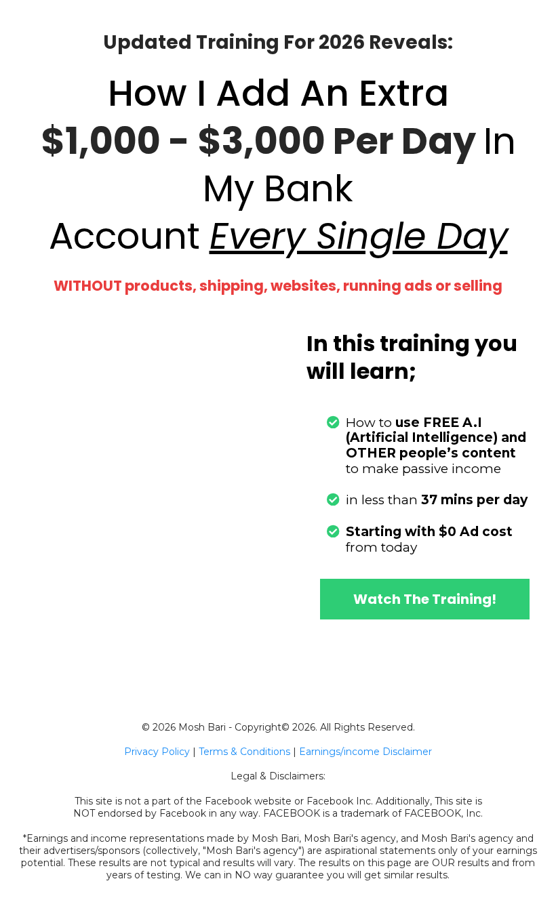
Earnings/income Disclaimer (365, 752)
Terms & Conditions (244, 752)
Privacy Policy (157, 752)
